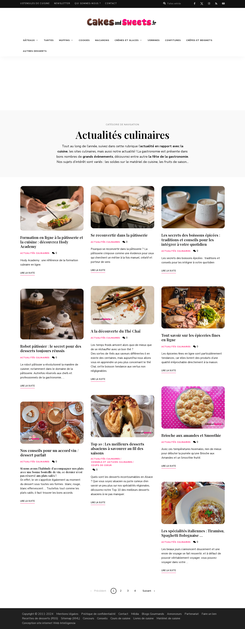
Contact (111, 3)
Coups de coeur (101, 465)
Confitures (173, 40)
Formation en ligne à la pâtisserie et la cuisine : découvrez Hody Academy (51, 242)
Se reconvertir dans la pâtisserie (119, 234)
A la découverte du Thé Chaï (115, 330)
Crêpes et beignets (199, 40)
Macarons (102, 40)
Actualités (223, 3)
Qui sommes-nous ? (88, 3)
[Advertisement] (122, 83)
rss (216, 3)
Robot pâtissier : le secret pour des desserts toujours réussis (50, 348)
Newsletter (62, 3)
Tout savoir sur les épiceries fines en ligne (190, 337)
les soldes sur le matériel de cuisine (131, 162)
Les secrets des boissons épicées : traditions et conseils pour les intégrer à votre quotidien (190, 239)
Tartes (49, 40)
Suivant (147, 591)
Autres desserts (35, 51)
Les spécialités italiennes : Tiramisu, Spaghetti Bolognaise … (192, 533)
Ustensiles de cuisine (35, 3)
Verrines (154, 40)
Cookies (84, 40)
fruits (168, 162)
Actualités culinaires (35, 253)
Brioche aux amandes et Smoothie (191, 435)
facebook (194, 3)
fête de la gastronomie (170, 156)
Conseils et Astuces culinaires (112, 462)
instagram (209, 3)
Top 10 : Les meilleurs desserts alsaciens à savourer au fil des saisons (117, 448)
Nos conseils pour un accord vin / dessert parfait (49, 452)
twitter (201, 4)
